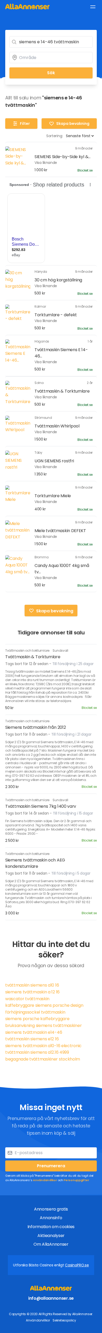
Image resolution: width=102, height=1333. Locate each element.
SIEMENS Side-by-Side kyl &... (62, 157)
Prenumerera (51, 1166)
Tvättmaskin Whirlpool (57, 426)
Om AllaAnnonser (51, 1244)
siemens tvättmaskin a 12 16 (32, 992)
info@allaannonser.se (51, 1298)
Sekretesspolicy (64, 1320)
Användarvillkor (45, 1180)
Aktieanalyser (51, 1236)
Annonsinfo (51, 1218)
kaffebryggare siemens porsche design (44, 1005)
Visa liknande (46, 162)
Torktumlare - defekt (56, 315)
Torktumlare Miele (53, 496)
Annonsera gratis (51, 1209)
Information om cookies (51, 1227)
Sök (51, 73)
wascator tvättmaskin (27, 999)
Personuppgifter (76, 1180)
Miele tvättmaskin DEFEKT (60, 531)
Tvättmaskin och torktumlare (27, 650)
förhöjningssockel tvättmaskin (35, 1012)
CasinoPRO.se (77, 1265)
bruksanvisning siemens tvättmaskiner (43, 1025)
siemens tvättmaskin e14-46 (33, 1032)
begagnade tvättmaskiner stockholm (42, 1059)
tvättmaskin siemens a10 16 (32, 985)
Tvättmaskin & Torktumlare (62, 391)
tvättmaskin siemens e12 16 (32, 1039)
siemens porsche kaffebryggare (37, 1019)
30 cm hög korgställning (58, 280)
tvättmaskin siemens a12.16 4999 (37, 1052)
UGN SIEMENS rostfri (54, 461)
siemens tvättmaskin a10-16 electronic (43, 1046)
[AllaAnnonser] (27, 6)
